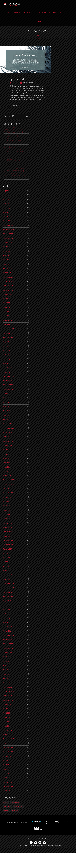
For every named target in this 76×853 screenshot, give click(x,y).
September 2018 (8, 596)
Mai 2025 (6, 255)
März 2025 (6, 264)
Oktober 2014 (8, 786)
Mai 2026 (6, 204)
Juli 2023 (6, 346)
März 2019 (6, 570)
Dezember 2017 (8, 635)
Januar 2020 (7, 527)
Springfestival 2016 (19, 79)
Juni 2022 (6, 402)
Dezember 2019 (8, 532)
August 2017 (7, 652)
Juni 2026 (6, 199)
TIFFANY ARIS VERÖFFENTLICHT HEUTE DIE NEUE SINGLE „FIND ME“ (16, 130)
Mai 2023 (6, 355)
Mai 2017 (6, 665)
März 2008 (6, 791)
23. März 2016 (27, 83)
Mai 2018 (6, 614)
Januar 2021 (7, 475)
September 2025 (8, 238)
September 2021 (8, 441)
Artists (5, 802)
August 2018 (7, 601)
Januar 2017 (7, 683)
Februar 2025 (7, 268)
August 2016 (7, 704)
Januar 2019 (7, 579)
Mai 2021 (6, 458)
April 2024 (6, 311)
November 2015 (8, 743)
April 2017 (6, 670)
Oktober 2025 (8, 234)
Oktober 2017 (8, 644)
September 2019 (8, 545)
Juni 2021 (6, 454)
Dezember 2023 (8, 324)
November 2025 (8, 229)
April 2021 (6, 463)
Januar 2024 (7, 320)
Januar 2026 (7, 221)
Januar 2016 (7, 734)
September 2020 (8, 493)
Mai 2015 (6, 769)
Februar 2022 (7, 419)
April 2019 (6, 566)
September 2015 (8, 752)
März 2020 (6, 519)
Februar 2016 (7, 730)
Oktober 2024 (8, 286)
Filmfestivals (15, 802)
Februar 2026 (7, 216)
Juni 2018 (6, 609)
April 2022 (6, 411)
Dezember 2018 (8, 583)
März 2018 (6, 622)
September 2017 (8, 648)
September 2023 (8, 337)
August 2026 (7, 191)
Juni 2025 (6, 251)
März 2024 (6, 316)
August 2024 (7, 294)
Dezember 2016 (8, 687)
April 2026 (6, 208)
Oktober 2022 (8, 385)
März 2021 (6, 467)
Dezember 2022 (8, 376)
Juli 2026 (6, 195)
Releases (15, 810)
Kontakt (37, 21)
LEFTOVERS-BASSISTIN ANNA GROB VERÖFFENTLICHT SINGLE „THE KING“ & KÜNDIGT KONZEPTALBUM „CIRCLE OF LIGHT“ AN (16, 173)
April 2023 (6, 359)
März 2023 (6, 363)
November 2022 (8, 380)
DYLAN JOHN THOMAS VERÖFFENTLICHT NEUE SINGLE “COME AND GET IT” (15, 150)
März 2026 (6, 212)
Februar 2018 (7, 627)
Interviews (7, 806)
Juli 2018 (6, 605)
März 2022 (6, 415)
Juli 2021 (6, 450)
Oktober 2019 (8, 540)
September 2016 (8, 700)
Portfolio (63, 13)
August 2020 (7, 497)
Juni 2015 (6, 765)
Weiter (15, 105)
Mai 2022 (6, 406)
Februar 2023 (7, 368)
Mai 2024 (6, 307)
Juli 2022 (6, 398)
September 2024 (8, 290)
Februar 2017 (7, 678)
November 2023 (8, 329)
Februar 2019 (7, 575)
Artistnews (41, 13)
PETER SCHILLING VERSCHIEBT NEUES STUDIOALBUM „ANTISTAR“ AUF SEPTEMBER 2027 (16, 161)
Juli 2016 (6, 709)
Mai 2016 (6, 717)
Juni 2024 (6, 303)
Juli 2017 (6, 657)
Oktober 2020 (8, 488)
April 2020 (6, 514)
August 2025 (7, 242)
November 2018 (8, 588)
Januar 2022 (7, 424)
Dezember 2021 (8, 428)
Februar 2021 (7, 471)
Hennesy (15, 83)
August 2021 (7, 445)
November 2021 (8, 432)
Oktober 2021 (8, 437)
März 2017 (6, 674)
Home (9, 13)
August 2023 (7, 342)
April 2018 (6, 618)
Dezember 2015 (8, 739)
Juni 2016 (6, 713)
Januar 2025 (7, 273)
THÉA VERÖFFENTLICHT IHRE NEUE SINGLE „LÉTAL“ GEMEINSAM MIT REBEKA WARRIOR (16, 139)
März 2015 (6, 778)
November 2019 (8, 536)
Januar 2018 (7, 631)
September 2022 (8, 389)
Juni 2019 (6, 557)
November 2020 (8, 484)
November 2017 (8, 639)
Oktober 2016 (8, 696)
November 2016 (8, 691)
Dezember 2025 (8, 225)
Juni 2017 (6, 661)
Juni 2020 (6, 506)
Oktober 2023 (8, 333)
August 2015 (7, 756)
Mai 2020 (6, 510)
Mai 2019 (6, 562)
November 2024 (8, 281)
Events (17, 13)
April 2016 (6, 721)
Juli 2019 (6, 553)
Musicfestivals (18, 806)
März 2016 (6, 726)
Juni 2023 (6, 350)
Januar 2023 (7, 372)
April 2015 (6, 773)
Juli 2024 (6, 298)
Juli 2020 (6, 501)
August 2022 (7, 393)
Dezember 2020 (8, 480)
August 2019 (7, 549)
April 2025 (6, 260)
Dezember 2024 (8, 277)
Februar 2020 (7, 523)
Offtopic (52, 13)
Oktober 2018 (8, 592)
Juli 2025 (6, 247)
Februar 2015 (7, 782)
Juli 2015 (6, 760)
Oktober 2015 (8, 747)
